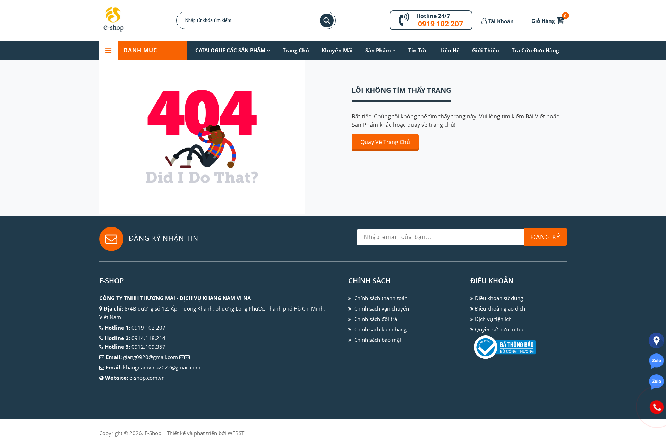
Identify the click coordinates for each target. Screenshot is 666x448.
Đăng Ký (545, 237)
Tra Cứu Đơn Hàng (535, 50)
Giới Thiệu (485, 50)
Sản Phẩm (378, 50)
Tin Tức (418, 50)
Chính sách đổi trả (375, 318)
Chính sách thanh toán (381, 298)
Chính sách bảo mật (377, 339)
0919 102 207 (440, 23)
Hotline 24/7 (433, 15)
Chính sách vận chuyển (381, 308)
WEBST (236, 433)
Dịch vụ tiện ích (493, 318)
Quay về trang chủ (385, 142)
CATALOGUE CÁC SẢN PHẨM (231, 50)
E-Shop (153, 433)
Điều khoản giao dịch (500, 308)
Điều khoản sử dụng (499, 298)
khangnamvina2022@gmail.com (161, 367)
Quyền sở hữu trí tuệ (499, 329)
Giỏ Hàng (549, 20)
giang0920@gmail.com (150, 356)
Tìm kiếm (327, 20)
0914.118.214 (148, 337)
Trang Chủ (296, 50)
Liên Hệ (450, 50)
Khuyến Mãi (337, 50)
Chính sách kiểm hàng (380, 329)
